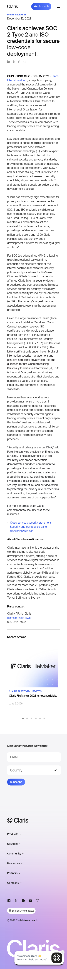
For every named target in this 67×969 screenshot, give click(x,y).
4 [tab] (36, 718)
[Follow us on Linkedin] (9, 901)
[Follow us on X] (16, 901)
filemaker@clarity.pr (19, 618)
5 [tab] (40, 718)
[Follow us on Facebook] (23, 901)
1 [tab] (23, 718)
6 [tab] (44, 718)
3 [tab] (31, 718)
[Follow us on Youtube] (30, 901)
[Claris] (12, 6)
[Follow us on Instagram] (37, 901)
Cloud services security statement (30, 522)
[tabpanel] (33, 674)
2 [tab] (27, 718)
